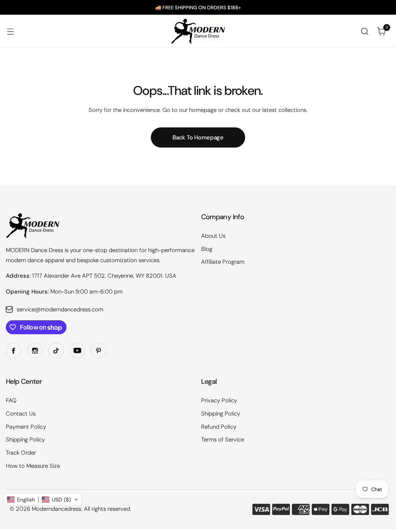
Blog (206, 249)
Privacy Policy (219, 400)
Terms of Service (222, 439)
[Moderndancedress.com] (198, 31)
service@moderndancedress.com (60, 309)
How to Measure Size (33, 466)
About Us (213, 236)
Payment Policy (26, 427)
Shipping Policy (25, 439)
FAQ (11, 400)
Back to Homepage (197, 137)
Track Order (21, 453)
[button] (43, 499)
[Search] (364, 31)
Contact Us (21, 413)
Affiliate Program (222, 262)
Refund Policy (218, 427)
